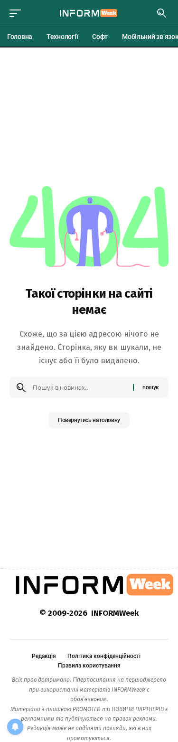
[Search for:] (79, 387)
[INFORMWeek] (89, 13)
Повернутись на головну (89, 420)
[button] (17, 13)
